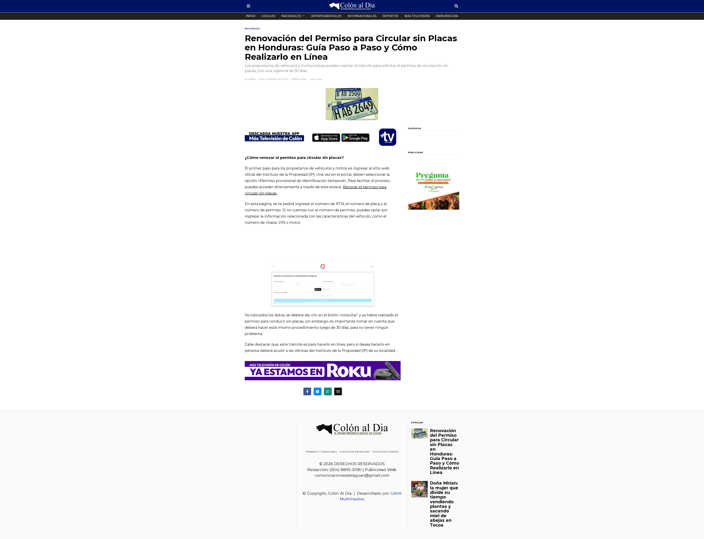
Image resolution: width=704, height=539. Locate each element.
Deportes (390, 16)
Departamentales (326, 16)
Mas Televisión (417, 16)
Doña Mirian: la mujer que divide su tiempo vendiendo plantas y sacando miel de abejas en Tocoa (444, 504)
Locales (268, 16)
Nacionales (291, 16)
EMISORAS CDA (447, 16)
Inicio (250, 16)
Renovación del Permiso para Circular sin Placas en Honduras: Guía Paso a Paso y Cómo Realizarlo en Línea (444, 451)
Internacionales (362, 16)
